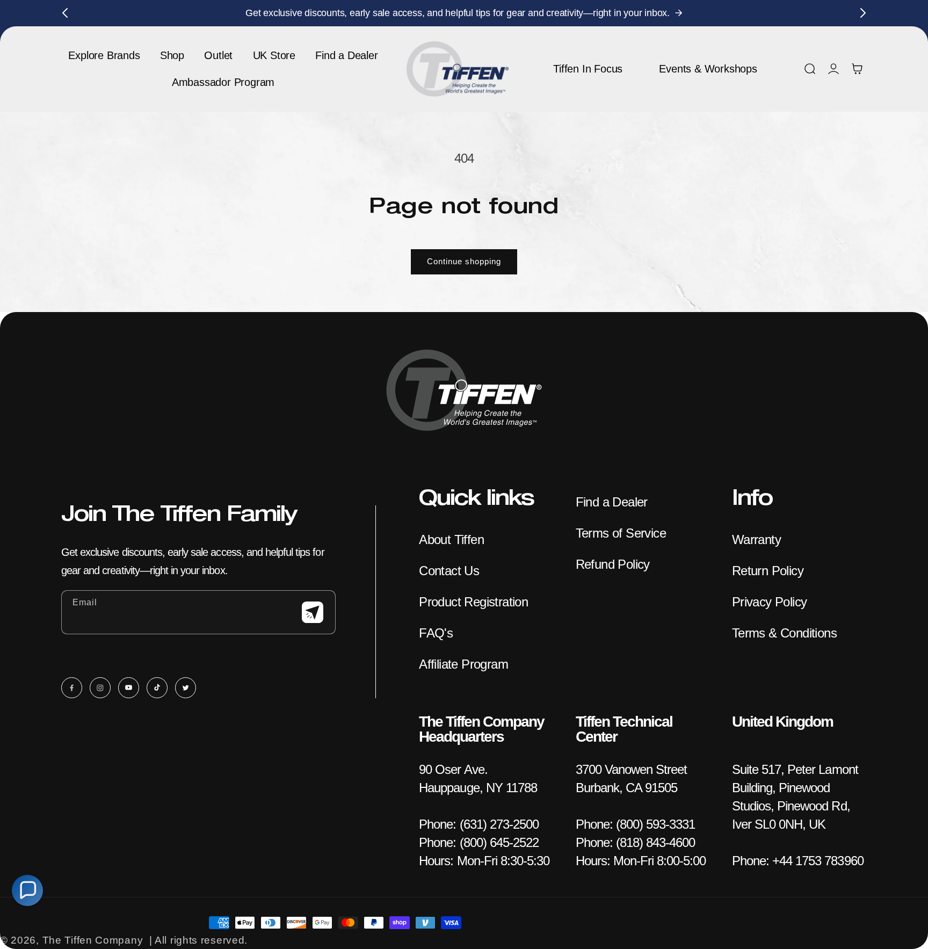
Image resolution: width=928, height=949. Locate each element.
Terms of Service (621, 533)
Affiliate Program (463, 664)
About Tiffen (451, 539)
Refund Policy (613, 564)
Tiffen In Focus (587, 69)
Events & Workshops (708, 69)
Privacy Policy (769, 602)
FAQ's (436, 633)
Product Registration (473, 602)
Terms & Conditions (784, 633)
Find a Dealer (612, 502)
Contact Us (449, 570)
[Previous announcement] (65, 13)
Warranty (756, 539)
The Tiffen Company (92, 940)
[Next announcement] (863, 13)
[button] (810, 69)
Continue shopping (464, 261)
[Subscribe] (312, 612)
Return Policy (767, 570)
